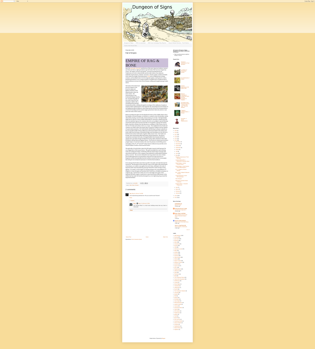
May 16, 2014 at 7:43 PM (137, 193)
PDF (175, 295)
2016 (176, 136)
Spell (175, 272)
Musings (137, 185)
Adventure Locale (178, 249)
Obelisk (176, 259)
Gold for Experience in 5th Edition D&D (185, 87)
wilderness (176, 270)
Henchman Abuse (178, 307)
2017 (176, 134)
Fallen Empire (132, 185)
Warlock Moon (177, 327)
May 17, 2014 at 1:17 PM (144, 203)
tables (175, 242)
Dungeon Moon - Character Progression (182, 184)
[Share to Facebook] (145, 183)
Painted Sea (177, 312)
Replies (132, 200)
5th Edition (176, 299)
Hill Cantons (177, 311)
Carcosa (176, 306)
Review (176, 245)
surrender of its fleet (135, 68)
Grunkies (176, 324)
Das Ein (176, 289)
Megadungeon (177, 269)
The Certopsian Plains (179, 277)
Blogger (163, 338)
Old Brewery (177, 280)
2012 (176, 197)
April (177, 187)
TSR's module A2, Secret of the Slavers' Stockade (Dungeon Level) (181, 216)
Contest (176, 282)
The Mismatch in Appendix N (180, 209)
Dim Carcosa (177, 319)
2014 (176, 140)
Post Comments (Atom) (137, 239)
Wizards (176, 297)
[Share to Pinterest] (147, 183)
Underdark (176, 285)
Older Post (165, 237)
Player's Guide (177, 260)
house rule (176, 265)
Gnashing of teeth (178, 321)
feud (149, 76)
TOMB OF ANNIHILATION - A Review (185, 112)
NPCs (175, 267)
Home (147, 237)
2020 (176, 130)
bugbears (176, 329)
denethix (176, 264)
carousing (176, 292)
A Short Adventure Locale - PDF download (181, 176)
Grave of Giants (177, 322)
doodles (176, 252)
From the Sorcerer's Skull (181, 208)
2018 (176, 132)
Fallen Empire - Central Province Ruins (181, 164)
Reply (130, 197)
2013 (176, 195)
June (177, 153)
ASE (175, 247)
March (177, 189)
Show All (188, 229)
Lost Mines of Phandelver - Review (184, 71)
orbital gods (177, 287)
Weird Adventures (178, 302)
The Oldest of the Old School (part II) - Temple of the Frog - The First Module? (185, 105)
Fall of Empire (179, 178)
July (177, 151)
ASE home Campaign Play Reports (157, 43)
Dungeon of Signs (128, 43)
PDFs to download (140, 43)
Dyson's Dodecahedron (180, 220)
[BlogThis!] (142, 183)
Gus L (134, 203)
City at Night (177, 301)
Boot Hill (176, 317)
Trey (130, 193)
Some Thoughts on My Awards (181, 226)
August (177, 149)
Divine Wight (177, 284)
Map (175, 275)
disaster (176, 294)
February (178, 191)
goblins (176, 314)
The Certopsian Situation (179, 290)
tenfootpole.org (178, 203)
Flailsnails (176, 274)
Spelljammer (177, 326)
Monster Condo (178, 204)
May (177, 155)
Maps (175, 250)
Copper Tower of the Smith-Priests (182, 221)
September (178, 147)
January (178, 193)
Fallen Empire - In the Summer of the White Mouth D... (182, 167)
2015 (176, 138)
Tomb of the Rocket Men (130, 45)
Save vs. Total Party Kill (180, 225)
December (178, 141)
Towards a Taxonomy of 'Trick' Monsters (185, 63)
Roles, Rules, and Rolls (180, 213)
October (177, 145)
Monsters (176, 240)
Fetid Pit (176, 309)
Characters (176, 243)
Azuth (175, 316)
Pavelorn (176, 255)
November (178, 143)
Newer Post (128, 237)
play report (176, 238)
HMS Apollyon (177, 235)
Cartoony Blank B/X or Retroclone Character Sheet (182, 160)
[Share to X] (144, 183)
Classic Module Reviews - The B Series (178, 43)
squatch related (177, 304)
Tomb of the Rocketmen (179, 279)
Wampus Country (178, 262)
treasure (176, 254)
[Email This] (141, 183)
